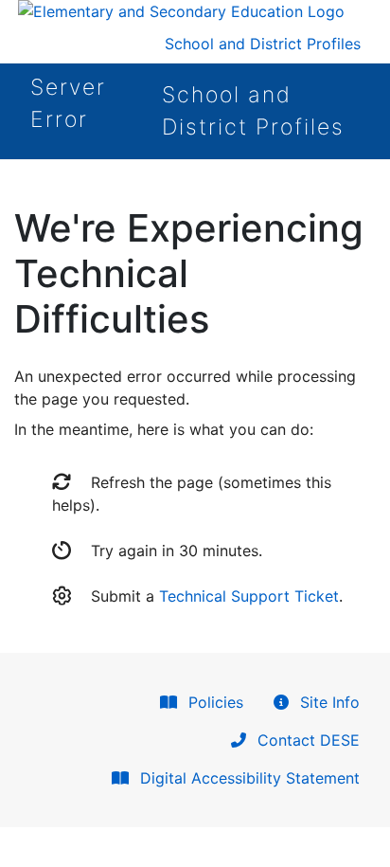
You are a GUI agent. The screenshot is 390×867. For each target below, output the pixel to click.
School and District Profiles (263, 43)
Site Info (327, 702)
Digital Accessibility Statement (247, 777)
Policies (213, 702)
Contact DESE (306, 740)
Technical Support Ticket (249, 596)
